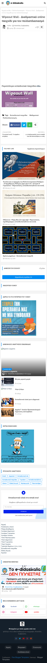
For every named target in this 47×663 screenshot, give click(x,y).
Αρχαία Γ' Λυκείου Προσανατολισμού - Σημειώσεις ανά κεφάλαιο (28, 410)
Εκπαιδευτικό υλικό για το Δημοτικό (27, 399)
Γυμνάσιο (23, 480)
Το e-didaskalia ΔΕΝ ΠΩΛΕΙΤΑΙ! (13, 589)
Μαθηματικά (34, 115)
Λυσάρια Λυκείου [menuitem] (7, 535)
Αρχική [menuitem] (3, 524)
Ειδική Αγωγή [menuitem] (5, 551)
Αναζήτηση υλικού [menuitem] (7, 527)
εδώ (38, 86)
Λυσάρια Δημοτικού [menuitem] (8, 531)
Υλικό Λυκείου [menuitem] (6, 544)
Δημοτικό (12, 476)
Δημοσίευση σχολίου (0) (23, 277)
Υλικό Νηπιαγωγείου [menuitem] (8, 537)
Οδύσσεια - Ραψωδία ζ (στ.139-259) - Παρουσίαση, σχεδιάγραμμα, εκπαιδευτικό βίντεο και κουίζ (21, 221)
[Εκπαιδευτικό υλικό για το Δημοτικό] (7, 402)
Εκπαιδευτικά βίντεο (35, 480)
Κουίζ (4, 476)
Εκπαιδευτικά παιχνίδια (18, 115)
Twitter (24, 124)
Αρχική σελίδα (6, 10)
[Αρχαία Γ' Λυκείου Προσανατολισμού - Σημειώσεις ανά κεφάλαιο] (7, 412)
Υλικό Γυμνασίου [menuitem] (7, 542)
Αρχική (8, 647)
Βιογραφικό (21, 647)
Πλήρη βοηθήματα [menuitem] (7, 529)
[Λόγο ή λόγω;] (7, 392)
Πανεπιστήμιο (36, 483)
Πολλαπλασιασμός (18, 10)
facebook (14, 606)
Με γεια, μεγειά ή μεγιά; (22, 379)
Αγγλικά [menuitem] (3, 553)
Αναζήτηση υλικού (23, 652)
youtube (36, 612)
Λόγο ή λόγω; (19, 389)
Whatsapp (29, 124)
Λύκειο (4, 483)
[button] (45, 3)
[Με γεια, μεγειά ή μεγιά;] (7, 381)
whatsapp (36, 606)
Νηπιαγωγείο (25, 483)
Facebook (16, 125)
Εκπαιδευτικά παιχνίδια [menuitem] (9, 548)
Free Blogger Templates (20, 657)
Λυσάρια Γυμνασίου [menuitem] (8, 533)
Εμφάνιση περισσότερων (36, 149)
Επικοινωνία (37, 647)
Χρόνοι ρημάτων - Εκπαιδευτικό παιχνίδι (18, 256)
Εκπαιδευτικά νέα (22, 476)
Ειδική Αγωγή (14, 483)
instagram (13, 612)
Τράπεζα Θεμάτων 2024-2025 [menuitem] (11, 546)
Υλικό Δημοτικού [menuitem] (6, 540)
